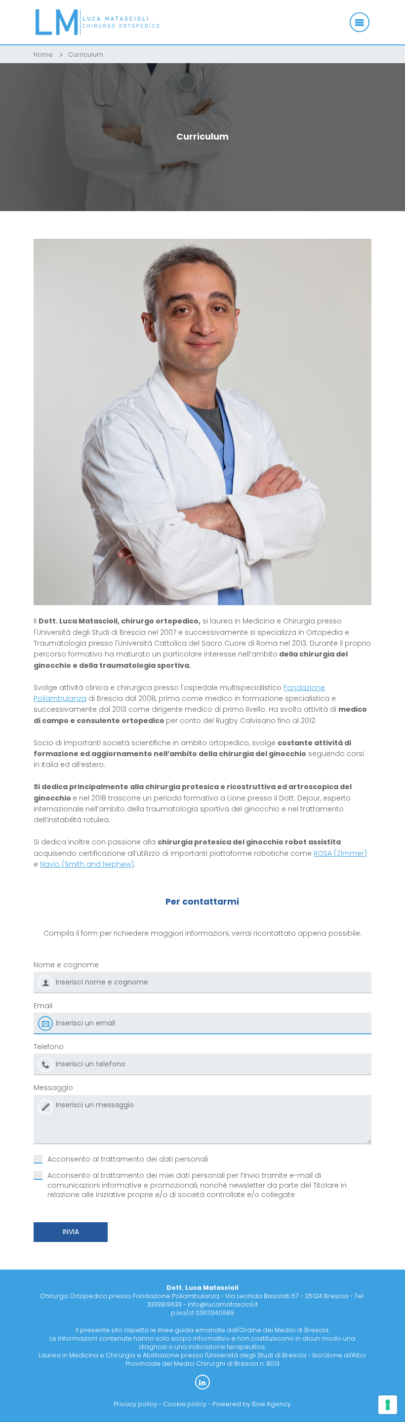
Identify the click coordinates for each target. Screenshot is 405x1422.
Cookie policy (184, 1404)
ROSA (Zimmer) (340, 853)
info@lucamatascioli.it (223, 1304)
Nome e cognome (66, 965)
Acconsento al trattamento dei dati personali (127, 1159)
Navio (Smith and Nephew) (87, 864)
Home (43, 54)
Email (43, 1006)
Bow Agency (271, 1404)
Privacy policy (135, 1404)
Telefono (49, 1047)
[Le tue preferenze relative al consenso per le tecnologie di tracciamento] (387, 1404)
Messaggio (53, 1088)
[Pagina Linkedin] (202, 1382)
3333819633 (164, 1304)
